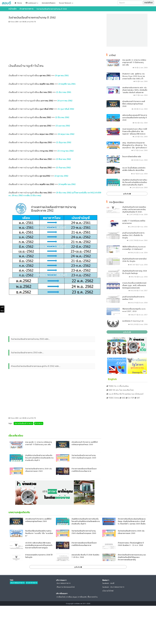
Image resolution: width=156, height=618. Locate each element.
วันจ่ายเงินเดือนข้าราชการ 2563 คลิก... (27, 352)
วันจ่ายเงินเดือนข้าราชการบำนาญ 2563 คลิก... (30, 339)
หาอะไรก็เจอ (148, 2)
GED (123, 397)
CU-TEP (130, 397)
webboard (32, 3)
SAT (138, 397)
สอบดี (6, 3)
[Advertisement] (55, 41)
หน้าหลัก (13, 8)
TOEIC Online (113, 397)
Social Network (65, 3)
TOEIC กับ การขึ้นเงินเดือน (118, 386)
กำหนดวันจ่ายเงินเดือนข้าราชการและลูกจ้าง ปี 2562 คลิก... (35, 366)
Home (19, 3)
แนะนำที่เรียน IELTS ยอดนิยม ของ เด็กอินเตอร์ (125, 394)
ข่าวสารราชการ (27, 8)
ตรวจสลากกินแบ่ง (48, 3)
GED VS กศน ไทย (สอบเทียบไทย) (121, 390)
